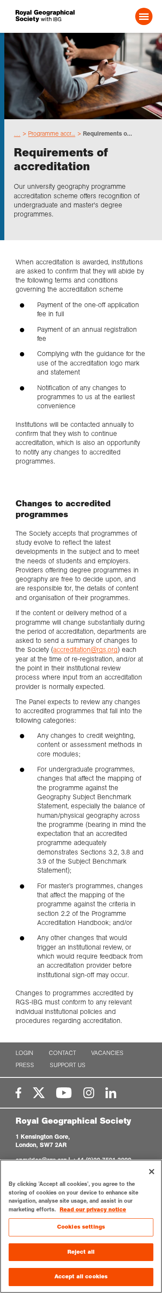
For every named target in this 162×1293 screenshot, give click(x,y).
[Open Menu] (143, 16)
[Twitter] (39, 1092)
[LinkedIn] (110, 1092)
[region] (81, 1226)
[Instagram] (88, 1092)
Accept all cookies (81, 1276)
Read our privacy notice (93, 1209)
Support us (68, 1065)
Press (25, 1065)
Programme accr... (51, 133)
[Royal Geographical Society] (41, 16)
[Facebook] (18, 1092)
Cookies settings (81, 1226)
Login (24, 1053)
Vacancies (107, 1053)
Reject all (81, 1252)
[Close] (151, 1171)
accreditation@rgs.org (85, 649)
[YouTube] (64, 1092)
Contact (62, 1053)
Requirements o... (107, 133)
